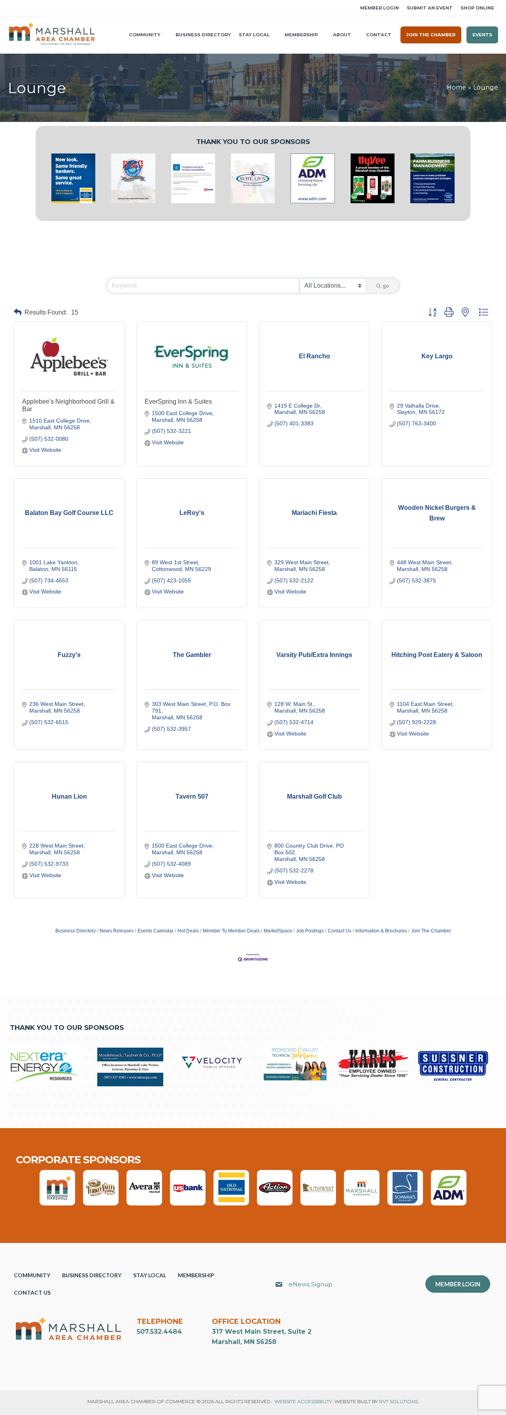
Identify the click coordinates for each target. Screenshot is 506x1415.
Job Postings (310, 931)
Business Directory (75, 931)
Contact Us (339, 931)
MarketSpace (278, 931)
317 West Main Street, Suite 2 (262, 1331)
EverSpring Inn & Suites (178, 401)
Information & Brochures (381, 931)
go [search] (386, 286)
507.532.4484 (159, 1331)
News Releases (117, 931)
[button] (10, 8)
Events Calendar (156, 931)
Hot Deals (188, 931)
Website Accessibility (303, 1401)
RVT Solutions (398, 1401)
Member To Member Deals (231, 931)
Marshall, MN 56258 (244, 1342)
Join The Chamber (431, 931)
